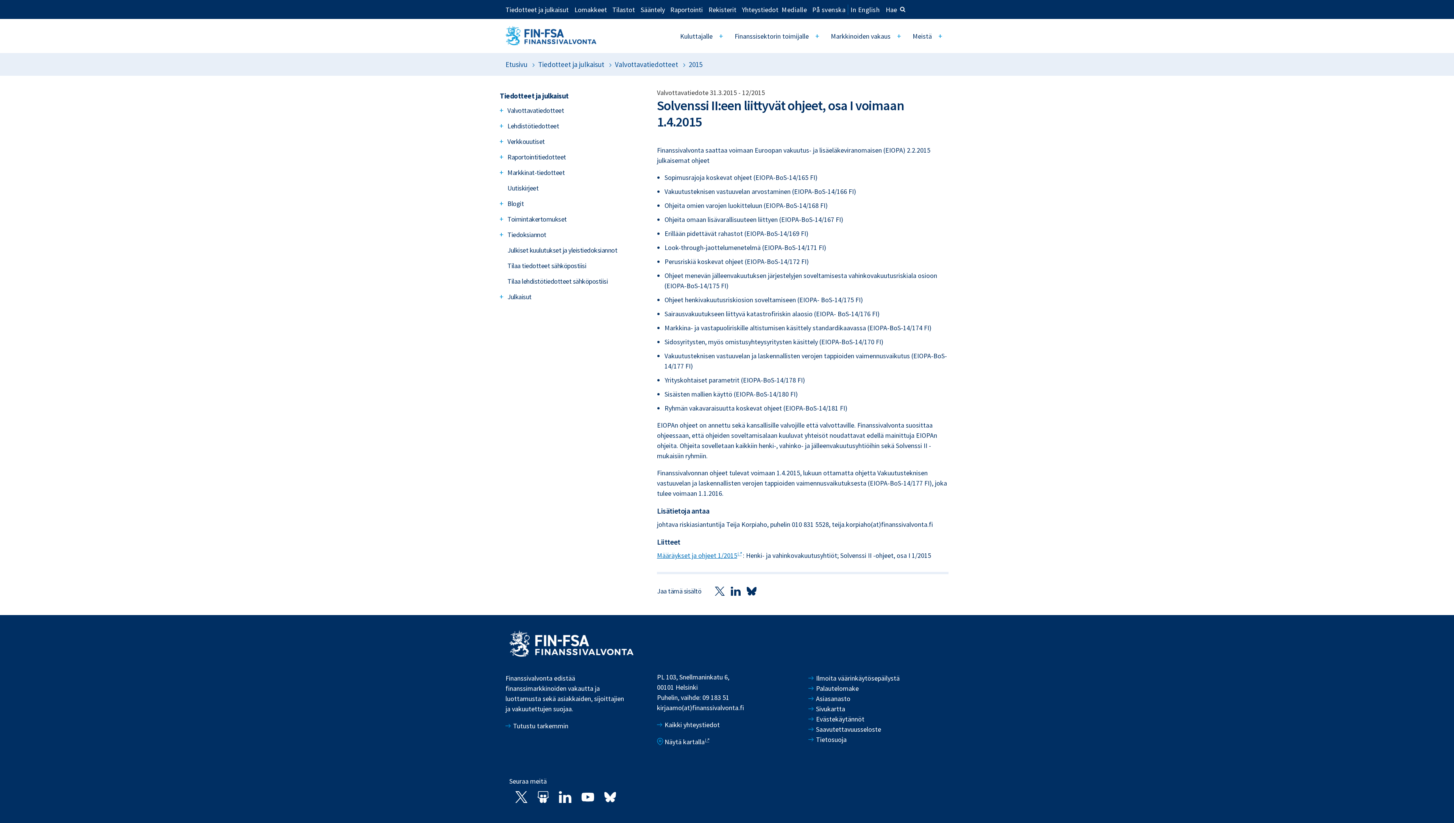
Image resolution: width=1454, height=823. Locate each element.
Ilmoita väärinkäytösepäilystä (858, 678)
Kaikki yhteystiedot (692, 724)
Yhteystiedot (760, 9)
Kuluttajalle (696, 36)
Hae (891, 9)
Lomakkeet (590, 9)
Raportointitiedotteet (536, 157)
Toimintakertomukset (537, 219)
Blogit (515, 203)
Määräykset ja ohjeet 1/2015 (697, 555)
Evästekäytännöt (840, 719)
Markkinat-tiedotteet (536, 172)
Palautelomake (837, 688)
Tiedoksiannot (526, 234)
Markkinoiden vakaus (861, 36)
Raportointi (686, 9)
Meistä (922, 36)
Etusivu (516, 64)
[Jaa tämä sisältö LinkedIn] (736, 591)
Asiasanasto (833, 698)
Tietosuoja (831, 739)
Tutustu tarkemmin (540, 725)
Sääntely (653, 9)
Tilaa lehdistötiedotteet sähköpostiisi (557, 281)
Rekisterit (722, 9)
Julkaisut (519, 296)
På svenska (829, 9)
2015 (695, 64)
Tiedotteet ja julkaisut (537, 9)
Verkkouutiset (526, 141)
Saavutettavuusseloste (848, 729)
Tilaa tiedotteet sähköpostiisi (546, 265)
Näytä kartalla (685, 741)
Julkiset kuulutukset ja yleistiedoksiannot (562, 250)
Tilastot (623, 9)
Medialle (794, 9)
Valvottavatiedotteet (646, 64)
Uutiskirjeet (522, 188)
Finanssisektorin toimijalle (772, 36)
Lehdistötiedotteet (533, 126)
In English (865, 9)
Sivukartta (830, 708)
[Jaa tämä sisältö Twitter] (720, 591)
